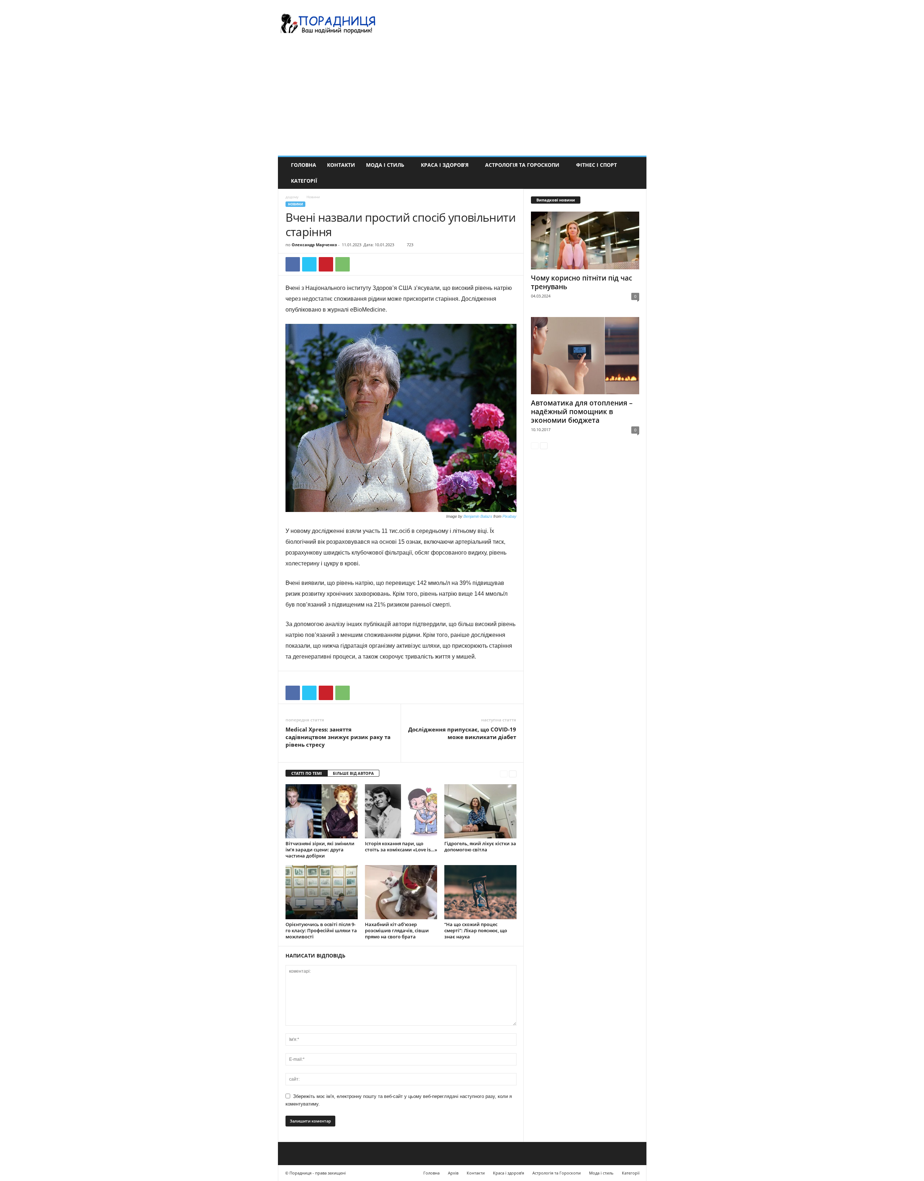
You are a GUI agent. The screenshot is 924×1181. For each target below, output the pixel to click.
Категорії (304, 180)
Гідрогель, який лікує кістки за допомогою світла (480, 846)
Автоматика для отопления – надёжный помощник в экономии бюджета (582, 411)
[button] (636, 173)
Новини (295, 204)
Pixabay (509, 516)
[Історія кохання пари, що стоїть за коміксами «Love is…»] (401, 811)
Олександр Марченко (314, 244)
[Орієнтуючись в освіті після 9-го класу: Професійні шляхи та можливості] (322, 892)
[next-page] (513, 773)
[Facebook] (293, 264)
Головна (303, 164)
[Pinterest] (326, 264)
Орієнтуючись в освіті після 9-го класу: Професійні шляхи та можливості (321, 930)
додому (292, 196)
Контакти (341, 164)
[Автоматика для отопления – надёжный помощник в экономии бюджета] (585, 355)
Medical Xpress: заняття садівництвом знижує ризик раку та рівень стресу (338, 737)
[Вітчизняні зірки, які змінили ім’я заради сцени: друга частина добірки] (322, 811)
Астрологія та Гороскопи (522, 164)
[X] (309, 264)
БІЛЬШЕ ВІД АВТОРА (353, 773)
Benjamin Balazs (477, 516)
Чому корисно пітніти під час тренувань (581, 282)
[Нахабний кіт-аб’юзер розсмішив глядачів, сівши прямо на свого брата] (401, 892)
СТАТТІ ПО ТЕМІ (306, 773)
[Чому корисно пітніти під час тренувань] (585, 240)
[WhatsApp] (342, 264)
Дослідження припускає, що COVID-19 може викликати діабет (462, 733)
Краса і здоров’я (444, 164)
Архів (453, 1173)
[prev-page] (503, 773)
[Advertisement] (462, 101)
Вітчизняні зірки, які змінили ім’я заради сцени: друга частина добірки (320, 849)
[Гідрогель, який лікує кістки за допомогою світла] (480, 811)
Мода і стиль (385, 164)
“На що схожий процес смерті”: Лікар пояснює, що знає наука (475, 930)
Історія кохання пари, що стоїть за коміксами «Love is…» (401, 846)
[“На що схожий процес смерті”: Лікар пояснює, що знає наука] (480, 892)
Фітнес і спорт (596, 164)
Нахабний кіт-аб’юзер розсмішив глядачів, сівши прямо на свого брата (397, 930)
